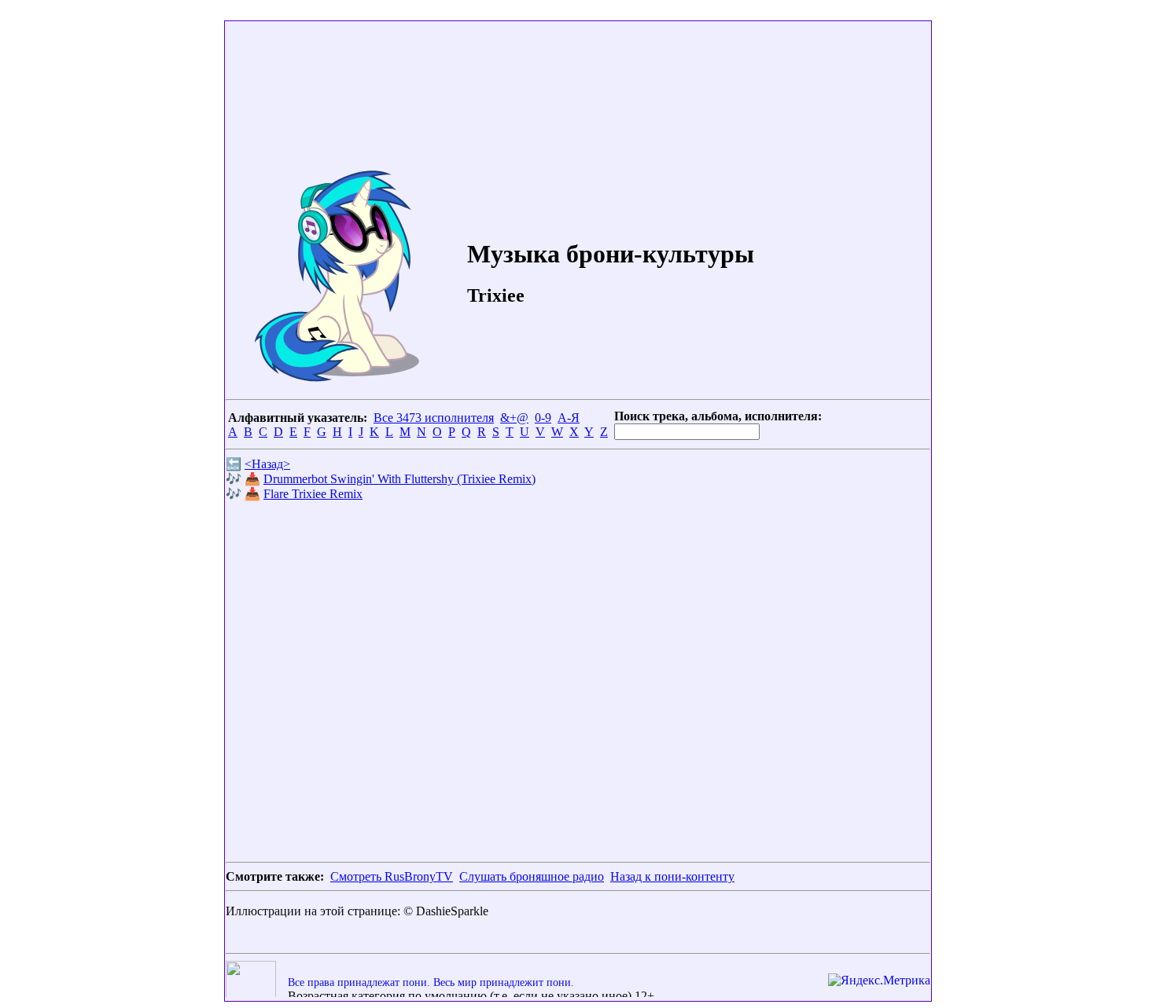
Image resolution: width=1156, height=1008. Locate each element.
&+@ (514, 417)
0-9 (543, 417)
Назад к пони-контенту (672, 876)
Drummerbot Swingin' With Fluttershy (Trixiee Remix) (399, 479)
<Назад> (267, 464)
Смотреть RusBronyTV (391, 876)
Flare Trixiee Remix (313, 493)
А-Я (569, 417)
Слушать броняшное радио (531, 876)
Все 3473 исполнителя (434, 417)
